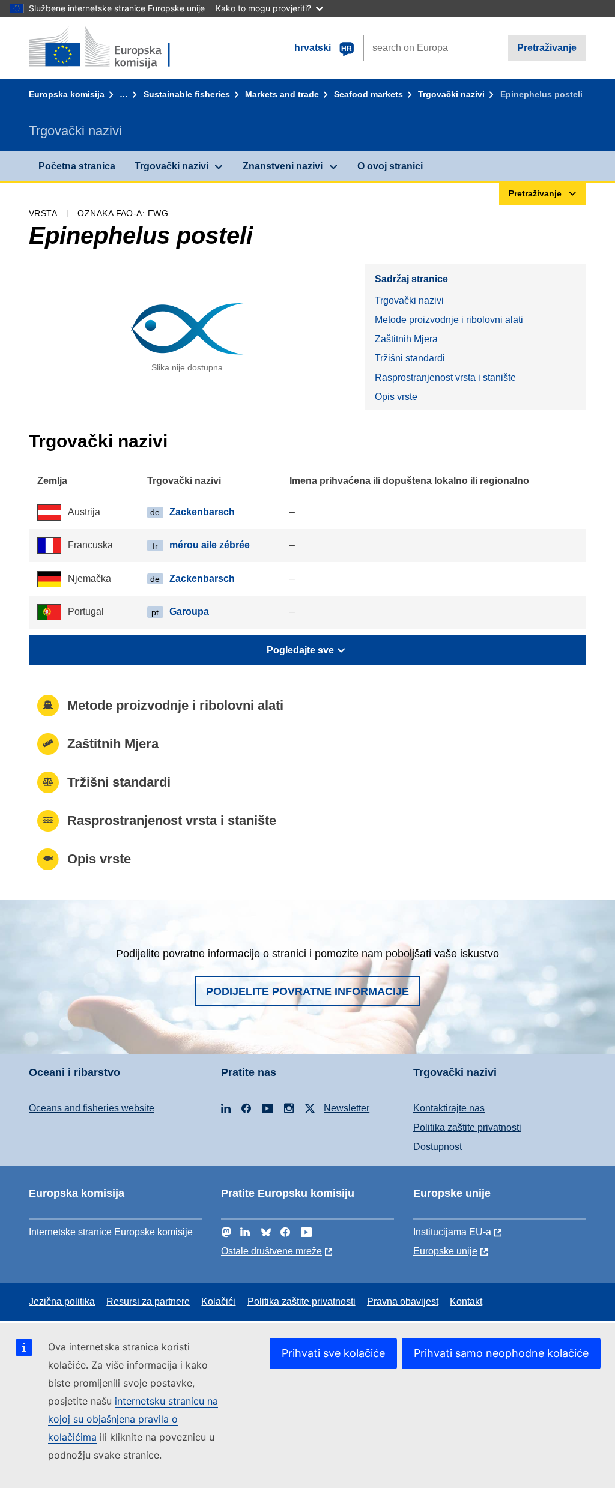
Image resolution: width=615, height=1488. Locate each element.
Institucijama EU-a (452, 1232)
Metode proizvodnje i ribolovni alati (449, 320)
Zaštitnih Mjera (406, 339)
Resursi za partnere (148, 1301)
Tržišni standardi (410, 358)
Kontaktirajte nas (449, 1108)
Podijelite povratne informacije (307, 991)
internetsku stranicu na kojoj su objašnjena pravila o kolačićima (133, 1419)
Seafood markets (368, 94)
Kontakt (466, 1301)
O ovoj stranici (390, 166)
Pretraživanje (547, 48)
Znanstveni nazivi (283, 166)
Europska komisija (67, 94)
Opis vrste (396, 397)
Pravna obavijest (402, 1301)
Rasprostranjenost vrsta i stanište (445, 377)
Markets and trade (282, 94)
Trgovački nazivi (451, 94)
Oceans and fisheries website (91, 1108)
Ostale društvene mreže (271, 1251)
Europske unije (445, 1251)
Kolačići (218, 1301)
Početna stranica (76, 166)
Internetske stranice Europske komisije (111, 1232)
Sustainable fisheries (187, 94)
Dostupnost (437, 1147)
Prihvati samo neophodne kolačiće (501, 1353)
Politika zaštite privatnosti (467, 1127)
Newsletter (346, 1108)
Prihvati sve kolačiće (333, 1353)
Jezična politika (62, 1301)
